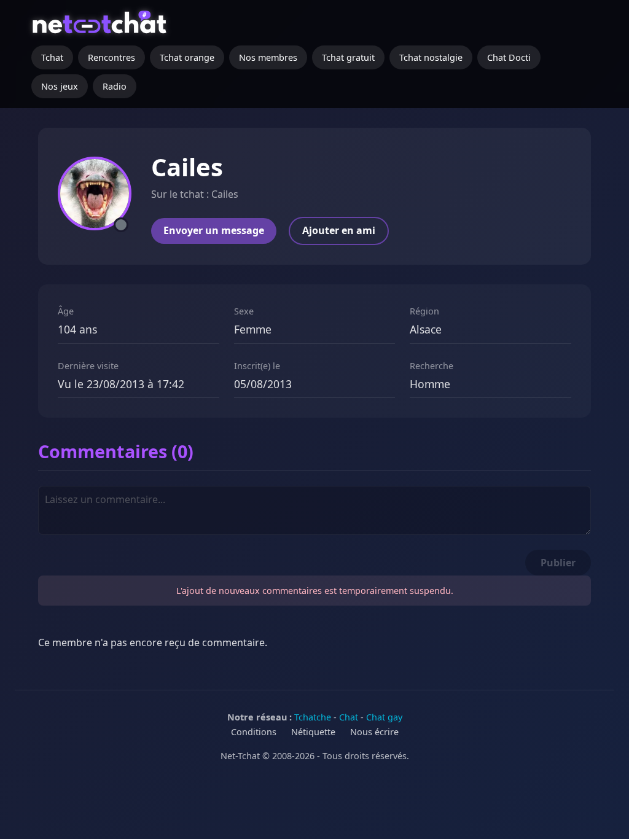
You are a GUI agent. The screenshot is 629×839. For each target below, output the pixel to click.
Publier (558, 562)
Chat (348, 717)
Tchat (52, 57)
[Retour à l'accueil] (101, 27)
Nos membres (268, 57)
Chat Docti (509, 57)
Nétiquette (313, 732)
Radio (115, 86)
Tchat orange (187, 57)
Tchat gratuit (348, 57)
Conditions (253, 732)
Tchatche (312, 717)
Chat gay (384, 717)
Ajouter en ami (338, 230)
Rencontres (111, 57)
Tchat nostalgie (431, 57)
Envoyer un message (213, 230)
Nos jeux (59, 86)
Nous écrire (374, 732)
